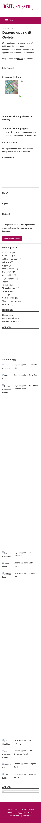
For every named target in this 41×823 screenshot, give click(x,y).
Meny (11, 20)
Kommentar (8, 158)
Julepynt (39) (8, 262)
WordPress (14, 816)
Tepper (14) (7, 282)
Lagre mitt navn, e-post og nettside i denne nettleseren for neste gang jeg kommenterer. (18, 228)
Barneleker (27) (9, 256)
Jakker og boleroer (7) (11, 259)
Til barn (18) (7, 285)
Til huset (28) (8, 291)
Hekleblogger (7, 315)
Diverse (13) (7, 304)
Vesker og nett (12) (10, 298)
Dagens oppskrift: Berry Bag (25, 375)
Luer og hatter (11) (10, 269)
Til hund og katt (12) (10, 288)
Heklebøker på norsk (10, 318)
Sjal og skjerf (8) (9, 275)
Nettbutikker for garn (10, 321)
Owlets (20, 59)
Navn (5, 193)
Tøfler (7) (6, 295)
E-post (5, 203)
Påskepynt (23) (8, 272)
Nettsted (6, 214)
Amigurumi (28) (8, 252)
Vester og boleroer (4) (11, 301)
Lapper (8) (6, 265)
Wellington (26, 816)
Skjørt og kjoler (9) (10, 278)
